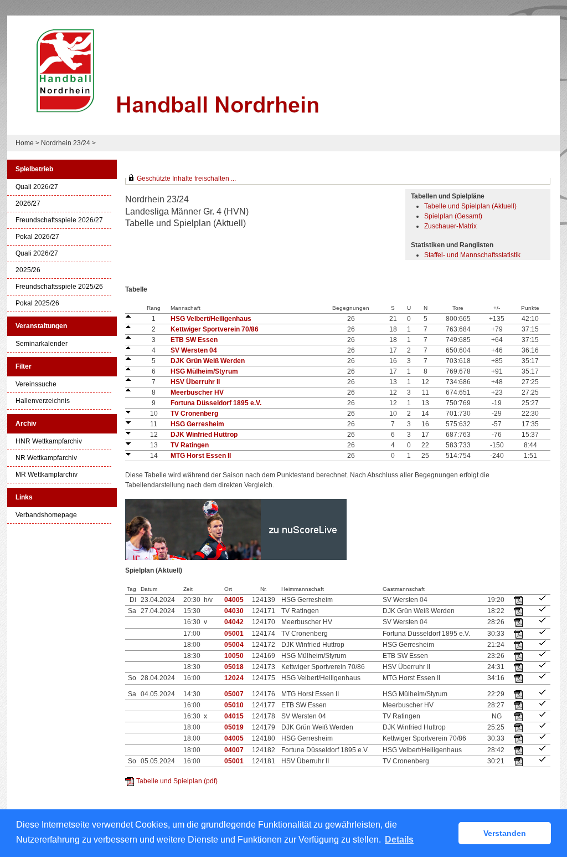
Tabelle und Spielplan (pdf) (177, 781)
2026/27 (28, 203)
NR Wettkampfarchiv (46, 458)
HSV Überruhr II (195, 382)
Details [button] (399, 839)
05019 (234, 727)
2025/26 (28, 270)
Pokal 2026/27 (37, 237)
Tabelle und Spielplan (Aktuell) (470, 206)
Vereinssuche (36, 384)
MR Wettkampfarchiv (47, 474)
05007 (234, 694)
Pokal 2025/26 (37, 303)
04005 (234, 600)
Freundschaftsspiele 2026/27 (59, 220)
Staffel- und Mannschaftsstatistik (472, 255)
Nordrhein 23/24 (66, 143)
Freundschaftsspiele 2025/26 (59, 286)
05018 (234, 667)
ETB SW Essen (194, 340)
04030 (234, 611)
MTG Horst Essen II (201, 456)
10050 (234, 656)
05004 (234, 645)
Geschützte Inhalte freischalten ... (186, 178)
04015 (234, 716)
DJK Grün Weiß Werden (208, 361)
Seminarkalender (42, 344)
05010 (234, 705)
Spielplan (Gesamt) (453, 216)
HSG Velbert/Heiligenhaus (211, 319)
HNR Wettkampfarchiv (49, 441)
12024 (234, 678)
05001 (234, 633)
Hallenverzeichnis (43, 401)
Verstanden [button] (504, 833)
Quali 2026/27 (37, 187)
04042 (234, 622)
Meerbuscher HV (197, 392)
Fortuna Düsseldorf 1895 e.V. (216, 403)
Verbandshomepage (46, 515)
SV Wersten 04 (194, 350)
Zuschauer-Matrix (450, 226)
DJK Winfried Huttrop (204, 434)
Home (25, 143)
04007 (234, 750)
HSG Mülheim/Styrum (204, 371)
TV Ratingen (190, 445)
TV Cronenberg (194, 413)
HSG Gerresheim (197, 424)
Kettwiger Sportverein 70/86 (215, 329)
